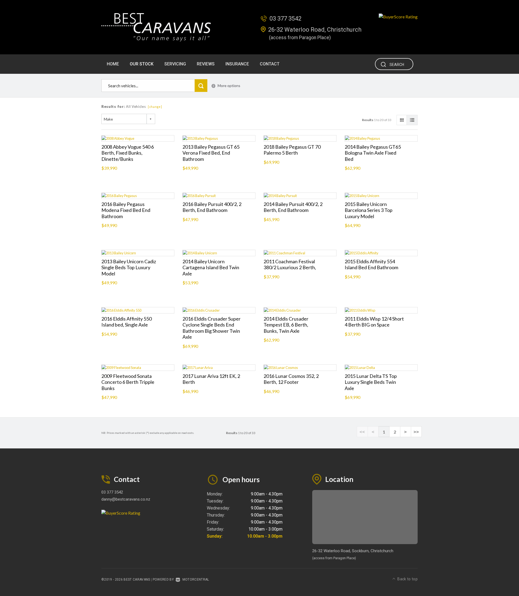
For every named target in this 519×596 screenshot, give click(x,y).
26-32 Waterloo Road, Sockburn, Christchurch (352, 550)
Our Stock (142, 63)
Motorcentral (195, 579)
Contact (270, 63)
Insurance (237, 63)
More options (229, 85)
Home (113, 63)
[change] (155, 106)
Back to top (407, 579)
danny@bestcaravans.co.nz (125, 499)
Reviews (206, 63)
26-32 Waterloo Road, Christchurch (314, 29)
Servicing (175, 63)
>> (416, 431)
